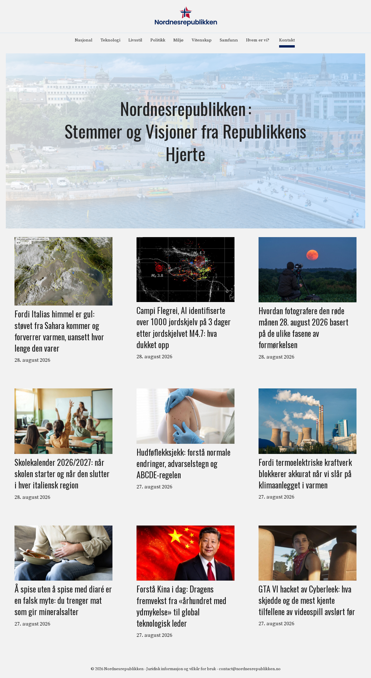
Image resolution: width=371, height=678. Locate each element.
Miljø (178, 40)
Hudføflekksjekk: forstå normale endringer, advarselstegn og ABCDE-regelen (183, 463)
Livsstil (135, 40)
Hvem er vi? (257, 40)
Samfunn (229, 40)
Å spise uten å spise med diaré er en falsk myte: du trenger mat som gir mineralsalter (63, 600)
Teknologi (110, 40)
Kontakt (287, 40)
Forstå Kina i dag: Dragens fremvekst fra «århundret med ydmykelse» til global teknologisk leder (181, 606)
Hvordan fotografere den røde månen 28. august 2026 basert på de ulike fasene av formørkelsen (303, 327)
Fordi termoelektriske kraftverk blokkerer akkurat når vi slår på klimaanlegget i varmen (305, 474)
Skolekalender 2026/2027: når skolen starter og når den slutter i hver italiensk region (62, 474)
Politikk (157, 40)
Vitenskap (202, 40)
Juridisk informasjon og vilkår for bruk (181, 669)
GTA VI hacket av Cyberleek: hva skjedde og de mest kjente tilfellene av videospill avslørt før (307, 600)
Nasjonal (83, 40)
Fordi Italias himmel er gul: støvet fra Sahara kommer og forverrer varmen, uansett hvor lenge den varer (59, 331)
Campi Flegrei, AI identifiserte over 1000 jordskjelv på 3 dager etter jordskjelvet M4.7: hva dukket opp (184, 327)
